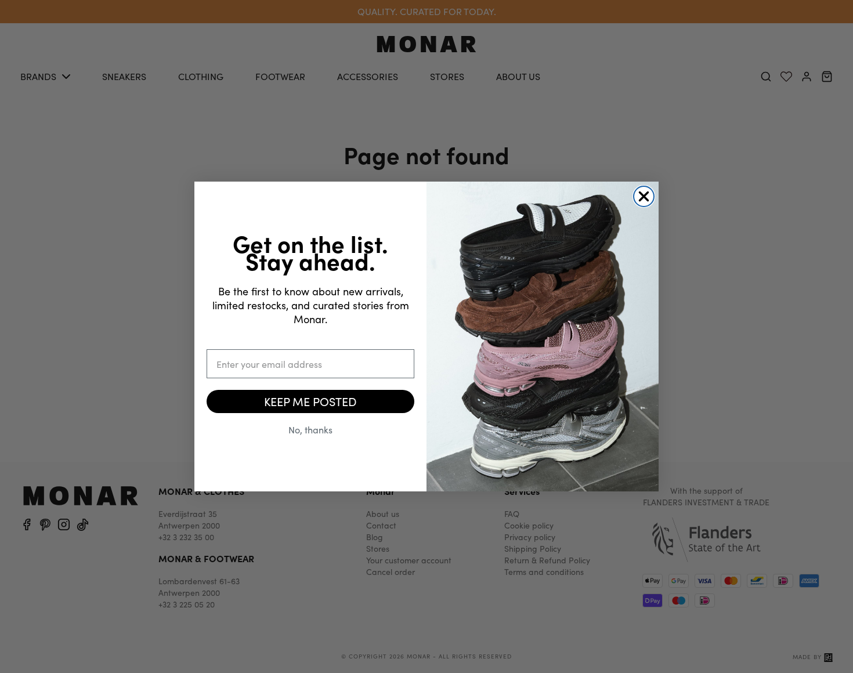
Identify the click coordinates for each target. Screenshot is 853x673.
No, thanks (310, 430)
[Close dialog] (644, 196)
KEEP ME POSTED (310, 401)
